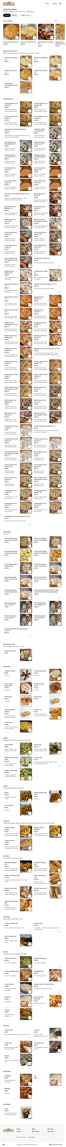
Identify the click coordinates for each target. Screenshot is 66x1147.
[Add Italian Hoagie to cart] (59, 931)
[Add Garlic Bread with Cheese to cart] (30, 717)
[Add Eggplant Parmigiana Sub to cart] (30, 883)
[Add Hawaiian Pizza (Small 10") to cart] (59, 266)
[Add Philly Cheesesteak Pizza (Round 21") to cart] (59, 623)
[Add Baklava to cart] (30, 1063)
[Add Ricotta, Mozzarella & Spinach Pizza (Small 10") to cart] (30, 546)
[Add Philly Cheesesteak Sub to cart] (59, 883)
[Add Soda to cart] (30, 1116)
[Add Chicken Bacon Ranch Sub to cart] (30, 909)
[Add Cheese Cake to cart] (30, 1038)
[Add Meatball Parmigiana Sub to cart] (30, 870)
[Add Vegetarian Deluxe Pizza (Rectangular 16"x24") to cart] (59, 163)
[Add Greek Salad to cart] (59, 752)
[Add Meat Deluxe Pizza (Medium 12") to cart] (30, 214)
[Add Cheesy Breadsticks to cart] (59, 678)
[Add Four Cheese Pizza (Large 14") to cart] (30, 188)
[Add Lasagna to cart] (30, 1018)
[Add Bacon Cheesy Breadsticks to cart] (30, 691)
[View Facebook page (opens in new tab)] (4, 1145)
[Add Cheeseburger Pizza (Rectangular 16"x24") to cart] (30, 524)
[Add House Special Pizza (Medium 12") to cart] (59, 240)
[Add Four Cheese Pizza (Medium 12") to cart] (59, 175)
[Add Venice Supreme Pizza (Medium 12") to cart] (59, 111)
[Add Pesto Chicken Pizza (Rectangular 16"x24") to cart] (59, 485)
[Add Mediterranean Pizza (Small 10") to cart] (59, 330)
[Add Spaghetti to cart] (30, 1083)
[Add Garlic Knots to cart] (30, 704)
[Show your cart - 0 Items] (60, 3)
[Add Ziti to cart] (59, 1083)
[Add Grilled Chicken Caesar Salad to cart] (30, 765)
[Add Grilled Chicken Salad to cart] (30, 778)
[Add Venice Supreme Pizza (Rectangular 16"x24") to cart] (30, 137)
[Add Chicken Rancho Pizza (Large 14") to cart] (30, 446)
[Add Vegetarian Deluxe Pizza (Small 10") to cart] (59, 137)
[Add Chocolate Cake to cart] (59, 1050)
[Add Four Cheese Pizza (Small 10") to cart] (30, 175)
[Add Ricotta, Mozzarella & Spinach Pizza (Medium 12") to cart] (59, 546)
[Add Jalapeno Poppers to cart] (30, 678)
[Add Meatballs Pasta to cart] (59, 979)
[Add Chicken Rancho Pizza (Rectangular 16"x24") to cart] (30, 459)
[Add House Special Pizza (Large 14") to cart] (30, 253)
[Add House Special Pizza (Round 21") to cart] (59, 253)
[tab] (7, 15)
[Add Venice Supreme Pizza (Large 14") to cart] (30, 124)
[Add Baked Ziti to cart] (30, 1005)
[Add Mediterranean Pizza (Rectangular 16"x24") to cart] (59, 356)
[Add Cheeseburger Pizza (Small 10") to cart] (30, 498)
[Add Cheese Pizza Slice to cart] (30, 658)
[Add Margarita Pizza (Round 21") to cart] (59, 317)
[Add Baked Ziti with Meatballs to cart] (59, 1005)
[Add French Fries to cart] (59, 717)
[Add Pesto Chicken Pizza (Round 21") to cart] (30, 485)
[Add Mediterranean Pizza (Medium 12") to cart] (30, 343)
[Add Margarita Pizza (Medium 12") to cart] (59, 305)
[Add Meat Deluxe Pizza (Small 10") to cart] (59, 201)
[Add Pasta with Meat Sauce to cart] (30, 979)
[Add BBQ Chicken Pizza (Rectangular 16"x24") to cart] (59, 421)
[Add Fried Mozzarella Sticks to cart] (59, 691)
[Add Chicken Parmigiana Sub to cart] (59, 870)
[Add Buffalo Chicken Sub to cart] (59, 896)
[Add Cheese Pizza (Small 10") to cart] (30, 65)
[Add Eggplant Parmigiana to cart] (59, 966)
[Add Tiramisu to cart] (59, 1038)
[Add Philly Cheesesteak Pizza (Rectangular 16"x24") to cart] (30, 636)
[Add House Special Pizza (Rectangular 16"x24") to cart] (30, 266)
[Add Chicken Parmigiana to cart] (30, 966)
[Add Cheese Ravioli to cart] (30, 992)
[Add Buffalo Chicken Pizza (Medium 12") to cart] (59, 369)
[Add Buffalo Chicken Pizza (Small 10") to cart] (30, 369)
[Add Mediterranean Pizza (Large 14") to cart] (59, 343)
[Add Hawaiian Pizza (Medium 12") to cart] (30, 279)
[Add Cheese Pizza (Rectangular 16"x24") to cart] (30, 91)
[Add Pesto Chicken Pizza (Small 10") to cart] (59, 459)
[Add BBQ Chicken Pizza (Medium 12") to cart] (30, 408)
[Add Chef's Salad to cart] (59, 765)
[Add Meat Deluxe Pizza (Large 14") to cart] (52, 37)
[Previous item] (56, 21)
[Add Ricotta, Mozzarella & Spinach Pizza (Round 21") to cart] (59, 559)
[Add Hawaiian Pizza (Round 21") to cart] (30, 292)
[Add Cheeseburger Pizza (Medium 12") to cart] (59, 498)
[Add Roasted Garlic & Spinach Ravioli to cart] (59, 992)
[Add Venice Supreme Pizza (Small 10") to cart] (30, 111)
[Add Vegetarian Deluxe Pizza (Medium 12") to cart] (30, 150)
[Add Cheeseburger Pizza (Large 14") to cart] (30, 511)
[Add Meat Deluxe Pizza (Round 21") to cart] (30, 227)
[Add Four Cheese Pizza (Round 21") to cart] (59, 188)
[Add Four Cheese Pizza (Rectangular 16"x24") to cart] (30, 201)
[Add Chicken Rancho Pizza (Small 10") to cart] (30, 434)
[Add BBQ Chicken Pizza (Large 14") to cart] (59, 408)
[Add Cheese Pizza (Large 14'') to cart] (17, 37)
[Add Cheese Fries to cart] (30, 730)
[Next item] (60, 21)
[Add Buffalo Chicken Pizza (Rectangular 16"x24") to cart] (30, 395)
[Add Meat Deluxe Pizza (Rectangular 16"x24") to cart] (59, 227)
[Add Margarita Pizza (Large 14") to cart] (30, 317)
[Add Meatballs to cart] (30, 1096)
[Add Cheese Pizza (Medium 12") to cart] (59, 65)
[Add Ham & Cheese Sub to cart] (30, 944)
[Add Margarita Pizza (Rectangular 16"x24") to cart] (30, 330)
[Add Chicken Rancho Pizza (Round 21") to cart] (59, 446)
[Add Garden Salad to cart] (30, 752)
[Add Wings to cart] (30, 800)
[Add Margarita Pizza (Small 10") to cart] (30, 305)
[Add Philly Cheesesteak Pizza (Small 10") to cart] (30, 611)
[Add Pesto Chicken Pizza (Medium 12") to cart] (30, 472)
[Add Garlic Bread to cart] (59, 704)
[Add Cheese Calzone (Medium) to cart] (59, 835)
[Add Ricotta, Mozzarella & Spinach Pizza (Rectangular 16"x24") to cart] (30, 572)
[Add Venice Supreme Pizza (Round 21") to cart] (59, 124)
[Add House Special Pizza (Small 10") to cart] (30, 240)
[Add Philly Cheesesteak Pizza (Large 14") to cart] (30, 623)
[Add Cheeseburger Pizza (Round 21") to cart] (59, 511)
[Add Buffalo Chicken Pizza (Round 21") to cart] (59, 382)
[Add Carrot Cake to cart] (30, 1050)
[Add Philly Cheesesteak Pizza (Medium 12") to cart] (59, 611)
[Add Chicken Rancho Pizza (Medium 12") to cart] (59, 434)
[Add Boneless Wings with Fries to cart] (59, 800)
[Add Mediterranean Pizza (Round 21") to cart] (30, 356)
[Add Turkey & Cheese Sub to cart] (30, 931)
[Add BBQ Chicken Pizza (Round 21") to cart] (30, 421)
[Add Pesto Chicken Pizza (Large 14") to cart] (59, 472)
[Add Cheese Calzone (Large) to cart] (30, 848)
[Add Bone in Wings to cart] (30, 813)
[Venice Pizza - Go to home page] (9, 3)
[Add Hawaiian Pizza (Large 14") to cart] (59, 279)
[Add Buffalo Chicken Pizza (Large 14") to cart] (30, 382)
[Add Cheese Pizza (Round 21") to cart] (34, 37)
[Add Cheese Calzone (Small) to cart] (30, 835)
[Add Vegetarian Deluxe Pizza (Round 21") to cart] (30, 163)
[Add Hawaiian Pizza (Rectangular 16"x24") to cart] (59, 292)
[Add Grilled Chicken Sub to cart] (30, 896)
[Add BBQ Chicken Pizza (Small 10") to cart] (59, 395)
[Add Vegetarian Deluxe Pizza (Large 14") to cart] (59, 150)
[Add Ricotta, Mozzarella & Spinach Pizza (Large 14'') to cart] (30, 559)
